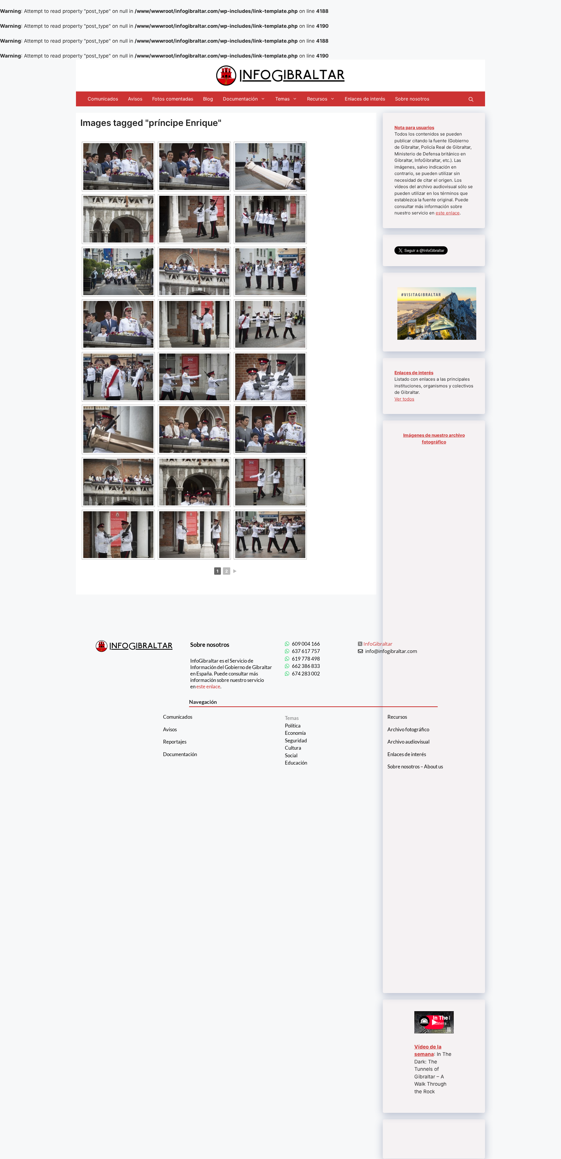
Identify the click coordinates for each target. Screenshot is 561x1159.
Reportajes (174, 742)
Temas (282, 99)
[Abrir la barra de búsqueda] (471, 98)
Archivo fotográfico (408, 729)
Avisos (135, 99)
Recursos (317, 99)
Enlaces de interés (365, 99)
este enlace (448, 213)
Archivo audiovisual (408, 742)
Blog (208, 99)
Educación (296, 763)
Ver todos (404, 399)
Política (293, 726)
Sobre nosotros (412, 99)
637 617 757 (306, 651)
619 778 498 (306, 659)
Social (291, 755)
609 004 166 (306, 644)
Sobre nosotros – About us (415, 766)
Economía (295, 733)
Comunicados (103, 99)
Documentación (240, 99)
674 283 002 (306, 674)
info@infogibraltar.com (391, 651)
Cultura (293, 748)
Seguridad (296, 740)
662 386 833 (306, 666)
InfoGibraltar (377, 643)
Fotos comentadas (172, 99)
